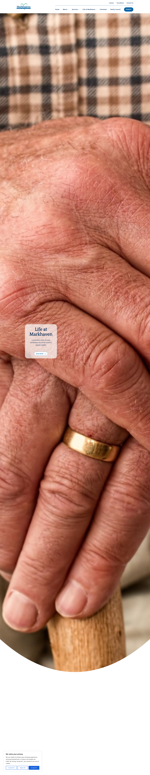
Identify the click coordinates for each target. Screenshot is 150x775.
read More (39, 354)
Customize (11, 768)
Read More (25, 720)
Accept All (34, 768)
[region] (22, 761)
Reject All (22, 768)
